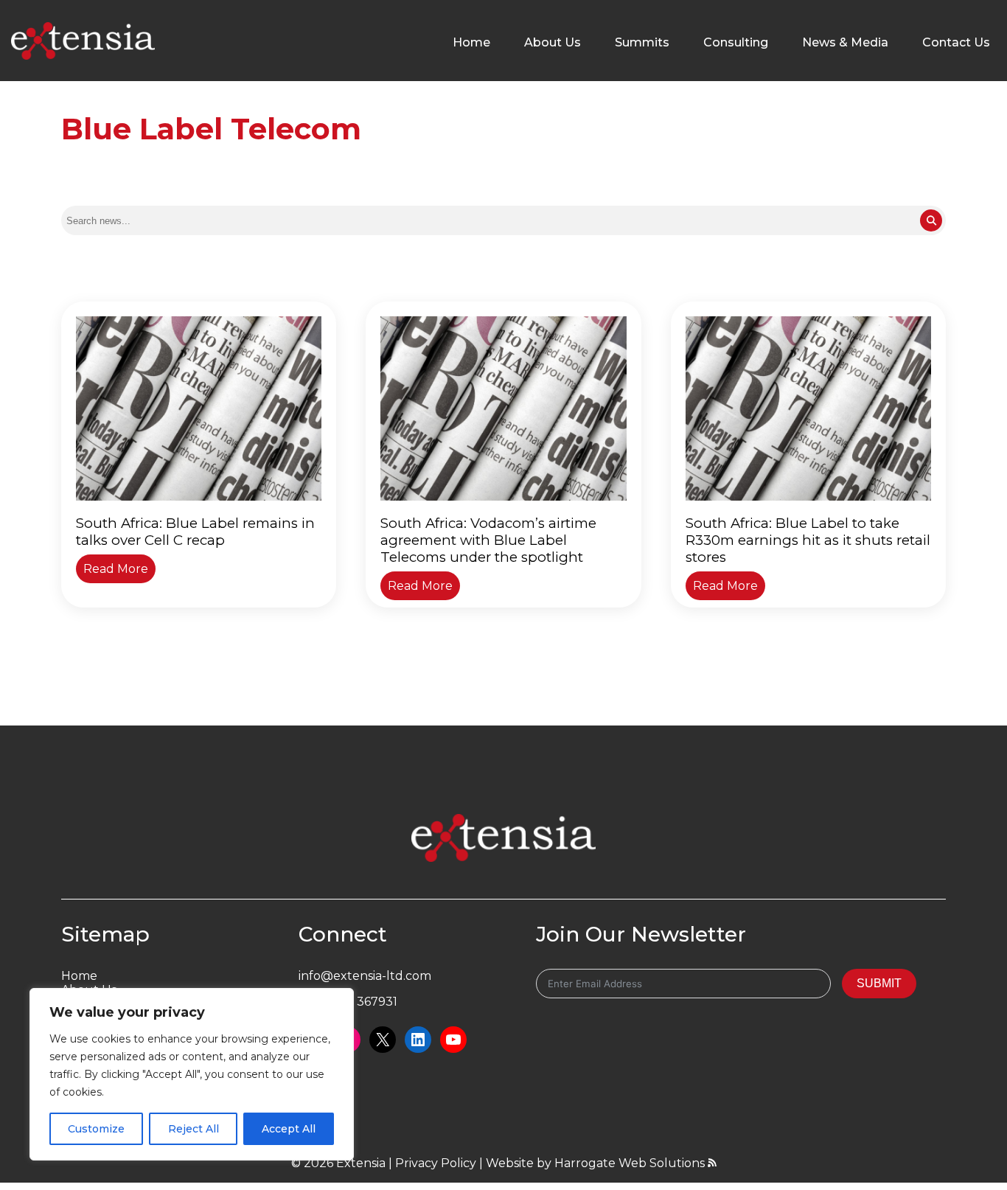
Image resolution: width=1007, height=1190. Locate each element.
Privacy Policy (435, 1163)
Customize (96, 1128)
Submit (879, 983)
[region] (191, 1074)
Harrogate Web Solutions (631, 1163)
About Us (552, 42)
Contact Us (956, 42)
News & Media (845, 42)
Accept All (289, 1128)
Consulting (735, 42)
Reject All (193, 1128)
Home (471, 42)
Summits (642, 42)
